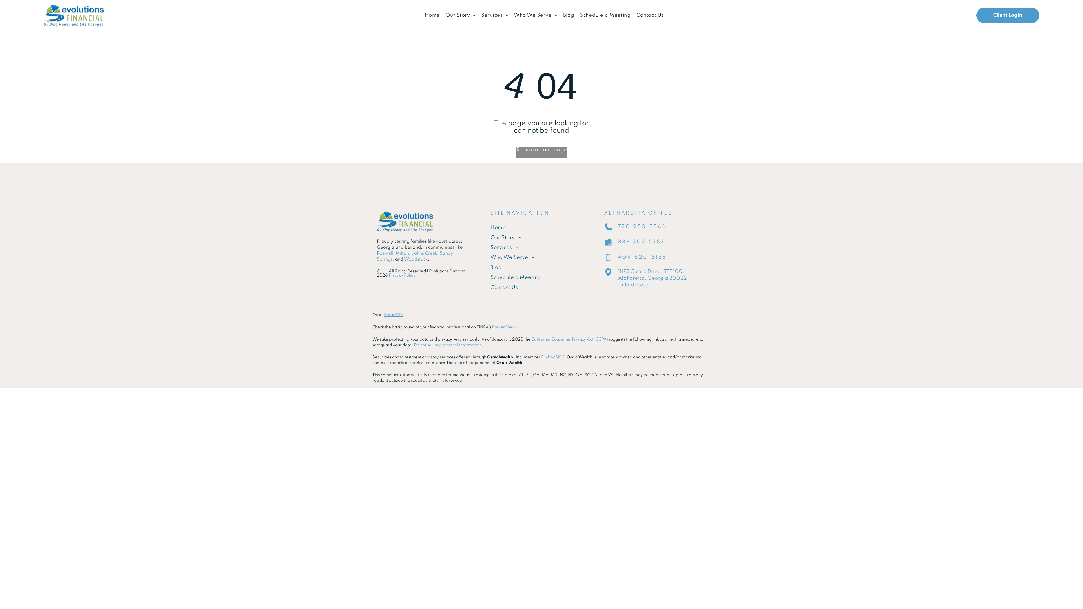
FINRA (547, 357)
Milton (402, 253)
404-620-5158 (642, 257)
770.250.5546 (642, 226)
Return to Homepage (541, 149)
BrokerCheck (504, 327)
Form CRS (393, 315)
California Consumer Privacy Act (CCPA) (569, 339)
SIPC (559, 357)
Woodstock (416, 259)
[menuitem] (432, 15)
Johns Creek (424, 253)
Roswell (385, 253)
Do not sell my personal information (448, 345)
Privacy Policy (402, 275)
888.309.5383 (641, 241)
